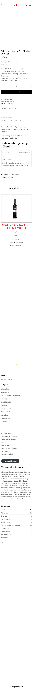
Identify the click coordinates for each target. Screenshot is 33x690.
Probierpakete (6, 399)
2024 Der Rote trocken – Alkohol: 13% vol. (16, 226)
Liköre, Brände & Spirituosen (11, 395)
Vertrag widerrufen (10, 461)
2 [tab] (16, 365)
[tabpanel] (16, 221)
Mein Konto (5, 451)
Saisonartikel (6, 408)
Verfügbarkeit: (6, 62)
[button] (16, 210)
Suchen (30, 380)
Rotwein (10, 103)
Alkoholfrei (5, 389)
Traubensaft (5, 418)
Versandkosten (19, 69)
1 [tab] (14, 365)
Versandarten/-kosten (9, 436)
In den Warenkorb (16, 92)
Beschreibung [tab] (6, 117)
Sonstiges (4, 415)
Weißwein (4, 421)
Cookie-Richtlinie (7, 454)
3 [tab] (19, 365)
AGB (2, 442)
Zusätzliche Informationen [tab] (11, 120)
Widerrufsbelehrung (8, 439)
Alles (3, 510)
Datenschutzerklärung (9, 448)
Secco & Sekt (5, 412)
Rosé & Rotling (6, 402)
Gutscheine (5, 392)
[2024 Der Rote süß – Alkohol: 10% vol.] (9, 108)
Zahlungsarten (6, 433)
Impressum (5, 445)
